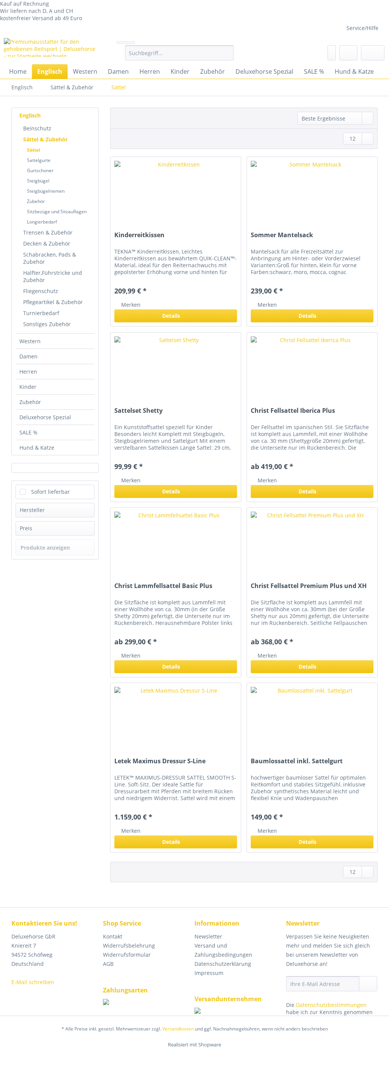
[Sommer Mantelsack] (312, 195)
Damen (28, 356)
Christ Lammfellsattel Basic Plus (163, 586)
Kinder (27, 386)
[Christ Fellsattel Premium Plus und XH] (312, 546)
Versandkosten (178, 1029)
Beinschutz (37, 128)
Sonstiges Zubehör (47, 324)
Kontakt (112, 936)
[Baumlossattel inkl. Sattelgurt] (312, 721)
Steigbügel (38, 181)
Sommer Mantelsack (282, 235)
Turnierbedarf (41, 313)
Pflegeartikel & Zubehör (53, 302)
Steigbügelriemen (46, 191)
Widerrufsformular (127, 954)
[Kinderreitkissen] (175, 195)
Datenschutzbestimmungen (331, 1004)
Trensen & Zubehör (48, 232)
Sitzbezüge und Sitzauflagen (57, 211)
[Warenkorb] (372, 52)
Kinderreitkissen (139, 235)
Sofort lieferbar (50, 491)
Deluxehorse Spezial (45, 417)
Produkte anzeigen (45, 547)
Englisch (30, 115)
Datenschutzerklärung (222, 963)
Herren (28, 371)
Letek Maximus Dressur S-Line (160, 761)
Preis (26, 528)
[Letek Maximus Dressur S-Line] (175, 721)
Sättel (33, 150)
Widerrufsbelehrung (129, 945)
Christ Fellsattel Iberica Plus (293, 411)
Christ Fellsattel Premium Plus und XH (309, 586)
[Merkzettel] (331, 52)
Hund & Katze (36, 447)
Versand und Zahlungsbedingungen (223, 950)
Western (30, 341)
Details (171, 315)
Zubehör (36, 201)
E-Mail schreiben (32, 982)
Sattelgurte (39, 160)
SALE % (28, 432)
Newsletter (208, 936)
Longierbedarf (42, 222)
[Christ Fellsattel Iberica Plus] (312, 370)
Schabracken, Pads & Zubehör (49, 258)
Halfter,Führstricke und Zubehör (52, 276)
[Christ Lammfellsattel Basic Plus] (175, 546)
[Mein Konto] (348, 52)
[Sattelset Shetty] (175, 370)
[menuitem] (179, 56)
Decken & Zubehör (46, 243)
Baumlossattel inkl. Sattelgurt (297, 761)
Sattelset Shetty (138, 411)
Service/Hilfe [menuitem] (362, 28)
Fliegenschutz (40, 291)
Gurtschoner (40, 170)
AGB (108, 963)
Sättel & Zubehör (45, 139)
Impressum (208, 972)
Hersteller (32, 510)
